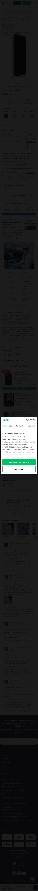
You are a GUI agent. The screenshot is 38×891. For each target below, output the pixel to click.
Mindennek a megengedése (19, 462)
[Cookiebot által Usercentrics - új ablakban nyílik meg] (27, 420)
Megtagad (19, 469)
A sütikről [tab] (31, 426)
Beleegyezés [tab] (7, 426)
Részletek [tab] (19, 426)
